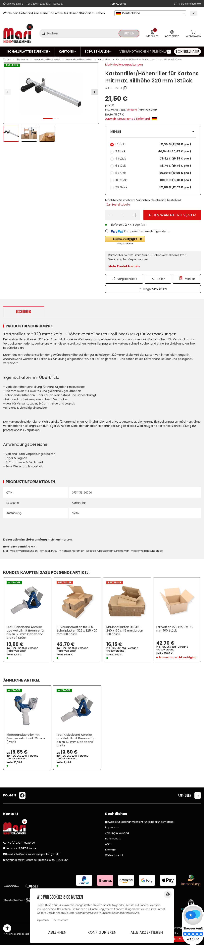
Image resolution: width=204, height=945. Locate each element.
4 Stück (153, 159)
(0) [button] (190, 3)
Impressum (112, 827)
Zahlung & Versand (117, 833)
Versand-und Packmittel (47, 59)
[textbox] (150, 13)
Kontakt (58, 3)
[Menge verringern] (110, 215)
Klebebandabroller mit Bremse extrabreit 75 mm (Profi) (26, 738)
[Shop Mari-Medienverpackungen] (18, 33)
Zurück (7, 59)
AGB (107, 844)
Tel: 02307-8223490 (38, 3)
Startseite (22, 59)
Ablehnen (57, 932)
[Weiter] (94, 92)
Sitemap (110, 849)
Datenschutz (113, 838)
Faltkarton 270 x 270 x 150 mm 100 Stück (174, 628)
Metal (75, 513)
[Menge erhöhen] (135, 215)
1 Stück (153, 144)
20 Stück (153, 187)
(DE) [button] (144, 225)
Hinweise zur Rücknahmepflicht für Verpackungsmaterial (139, 822)
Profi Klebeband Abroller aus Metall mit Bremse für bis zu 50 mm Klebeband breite (75, 740)
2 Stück (153, 151)
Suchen (129, 33)
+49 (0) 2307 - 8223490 (20, 842)
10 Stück (153, 180)
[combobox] (150, 13)
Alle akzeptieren (146, 932)
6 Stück (153, 166)
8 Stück (153, 173)
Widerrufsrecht (114, 855)
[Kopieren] (125, 88)
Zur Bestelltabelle (118, 205)
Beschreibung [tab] (23, 312)
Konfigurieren (102, 932)
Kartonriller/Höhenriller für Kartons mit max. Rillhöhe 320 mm (148, 59)
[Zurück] (7, 92)
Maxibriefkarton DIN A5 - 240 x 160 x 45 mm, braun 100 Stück (124, 630)
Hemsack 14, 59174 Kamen (21, 848)
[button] (153, 131)
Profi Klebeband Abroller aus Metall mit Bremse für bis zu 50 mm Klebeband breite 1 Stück (25, 632)
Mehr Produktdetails (124, 266)
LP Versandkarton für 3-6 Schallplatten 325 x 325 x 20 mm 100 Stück (77, 630)
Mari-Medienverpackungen (124, 65)
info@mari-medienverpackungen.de (36, 854)
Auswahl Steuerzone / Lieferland (128, 119)
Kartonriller (104, 59)
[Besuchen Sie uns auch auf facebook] (22, 795)
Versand (132, 109)
